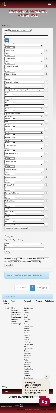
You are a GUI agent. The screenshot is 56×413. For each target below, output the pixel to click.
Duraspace (43, 409)
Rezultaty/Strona (10, 258)
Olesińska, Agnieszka (21, 397)
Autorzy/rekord (25, 261)
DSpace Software (21, 409)
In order (7, 261)
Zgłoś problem (50, 409)
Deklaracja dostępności (6, 406)
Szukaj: (6, 30)
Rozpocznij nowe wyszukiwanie (17, 228)
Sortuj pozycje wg (30, 258)
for (5, 33)
